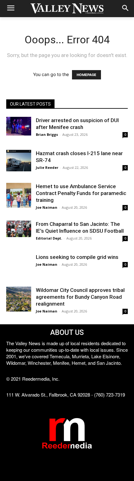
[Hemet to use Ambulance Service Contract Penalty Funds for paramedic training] (18, 195)
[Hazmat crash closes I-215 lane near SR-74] (18, 160)
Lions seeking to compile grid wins (77, 257)
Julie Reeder (47, 167)
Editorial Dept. (49, 238)
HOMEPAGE (86, 75)
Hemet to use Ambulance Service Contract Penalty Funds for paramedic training (81, 193)
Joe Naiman (46, 207)
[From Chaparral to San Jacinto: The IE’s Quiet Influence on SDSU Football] (18, 229)
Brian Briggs (47, 134)
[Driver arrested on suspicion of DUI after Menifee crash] (18, 126)
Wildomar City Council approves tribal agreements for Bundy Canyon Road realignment (80, 297)
